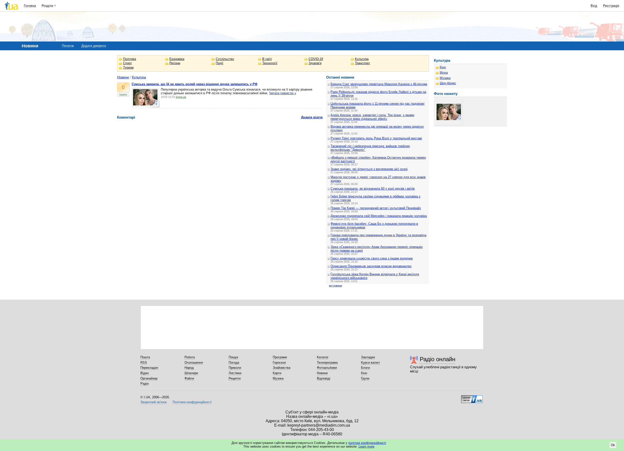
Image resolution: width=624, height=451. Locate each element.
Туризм (128, 67)
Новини (123, 77)
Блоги (365, 367)
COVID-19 (316, 59)
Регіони (174, 63)
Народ (189, 367)
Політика (129, 59)
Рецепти (235, 378)
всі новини (335, 285)
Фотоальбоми (327, 367)
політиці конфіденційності (367, 443)
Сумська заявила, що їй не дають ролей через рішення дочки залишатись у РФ (194, 84)
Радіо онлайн (437, 359)
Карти (277, 373)
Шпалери (191, 373)
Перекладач (149, 367)
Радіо (144, 383)
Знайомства (281, 367)
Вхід (594, 6)
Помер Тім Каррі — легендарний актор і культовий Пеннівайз (376, 208)
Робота (190, 357)
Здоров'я (315, 63)
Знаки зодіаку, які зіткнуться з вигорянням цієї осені (369, 169)
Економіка (176, 59)
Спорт (127, 63)
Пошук (233, 357)
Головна (30, 6)
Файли (189, 378)
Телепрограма (327, 362)
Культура (362, 59)
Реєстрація (611, 6)
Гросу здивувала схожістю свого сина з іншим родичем (372, 258)
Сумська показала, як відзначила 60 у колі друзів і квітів (373, 188)
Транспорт (362, 63)
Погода (234, 362)
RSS (143, 362)
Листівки (235, 373)
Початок (68, 46)
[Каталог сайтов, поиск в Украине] (472, 397)
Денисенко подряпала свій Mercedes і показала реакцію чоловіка (379, 216)
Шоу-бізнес (448, 83)
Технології (269, 63)
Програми (280, 357)
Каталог (323, 357)
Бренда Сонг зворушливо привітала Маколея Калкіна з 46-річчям (379, 84)
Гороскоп (279, 362)
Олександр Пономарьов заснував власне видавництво (371, 266)
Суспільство (225, 59)
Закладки (368, 357)
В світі (267, 59)
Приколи (235, 367)
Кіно (443, 67)
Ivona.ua (181, 96)
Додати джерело (93, 46)
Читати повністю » (282, 93)
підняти (123, 94)
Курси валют (370, 362)
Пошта (145, 357)
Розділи (47, 6)
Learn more (366, 446)
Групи (365, 378)
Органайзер (148, 378)
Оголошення (194, 362)
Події (219, 63)
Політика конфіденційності (192, 402)
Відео (144, 373)
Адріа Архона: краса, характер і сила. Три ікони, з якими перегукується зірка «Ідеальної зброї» (372, 117)
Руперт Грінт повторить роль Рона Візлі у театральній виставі (376, 138)
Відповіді (323, 378)
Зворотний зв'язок (153, 402)
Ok (613, 445)
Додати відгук (312, 117)
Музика (445, 78)
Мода (444, 72)
